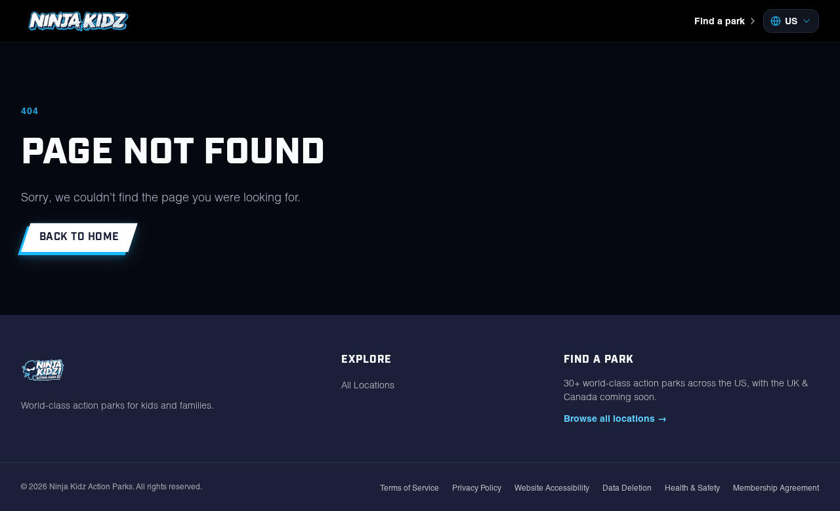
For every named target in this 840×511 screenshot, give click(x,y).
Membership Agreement (776, 488)
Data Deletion (627, 488)
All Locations (367, 385)
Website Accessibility (551, 488)
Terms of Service (409, 488)
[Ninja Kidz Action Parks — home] (78, 21)
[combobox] (791, 21)
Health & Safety (692, 488)
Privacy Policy (476, 488)
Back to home (79, 237)
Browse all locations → (615, 418)
